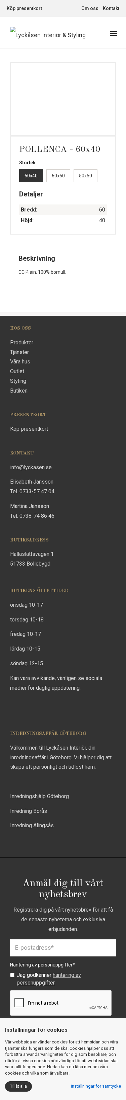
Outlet (17, 371)
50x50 (85, 175)
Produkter (21, 342)
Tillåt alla (18, 1086)
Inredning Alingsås (32, 825)
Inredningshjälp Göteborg (39, 796)
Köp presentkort (24, 8)
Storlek (27, 162)
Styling (18, 381)
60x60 (58, 175)
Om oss (89, 8)
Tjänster (19, 352)
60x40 (31, 175)
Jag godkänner (49, 979)
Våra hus (20, 361)
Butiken (19, 391)
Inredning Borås (28, 811)
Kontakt (111, 8)
